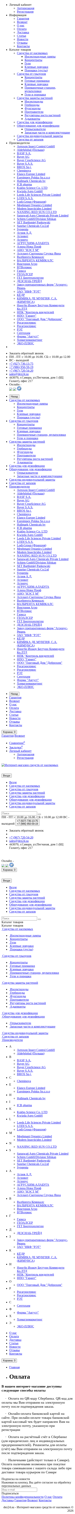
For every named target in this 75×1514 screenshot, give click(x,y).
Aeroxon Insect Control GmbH (36, 146)
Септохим (23, 333)
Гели (28, 63)
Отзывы (22, 42)
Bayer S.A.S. (25, 163)
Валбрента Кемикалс (30, 257)
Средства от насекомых (32, 53)
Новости (22, 39)
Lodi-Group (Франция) (31, 201)
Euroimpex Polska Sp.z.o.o (33, 177)
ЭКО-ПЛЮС (25, 343)
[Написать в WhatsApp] (10, 389)
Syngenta (22, 229)
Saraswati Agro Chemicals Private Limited (42, 215)
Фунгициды (33, 108)
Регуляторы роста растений (43, 115)
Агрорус (22, 239)
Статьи (21, 35)
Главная (14, 1367)
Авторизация (25, 8)
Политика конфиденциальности (23, 1496)
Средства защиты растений (35, 98)
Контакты (23, 46)
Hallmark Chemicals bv (31, 181)
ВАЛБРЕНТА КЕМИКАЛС (35, 260)
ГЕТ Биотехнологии (30, 277)
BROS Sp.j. (24, 167)
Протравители (34, 111)
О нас (20, 25)
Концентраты (33, 60)
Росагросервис (26, 322)
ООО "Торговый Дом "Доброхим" (39, 319)
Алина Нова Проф (29, 246)
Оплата (22, 29)
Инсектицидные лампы (40, 56)
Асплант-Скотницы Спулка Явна (39, 253)
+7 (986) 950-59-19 (21, 367)
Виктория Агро (27, 263)
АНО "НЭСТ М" (28, 250)
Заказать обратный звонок (26, 353)
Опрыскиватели (35, 129)
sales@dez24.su (19, 374)
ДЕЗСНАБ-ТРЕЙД (29, 281)
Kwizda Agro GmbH (30, 191)
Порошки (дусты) (36, 70)
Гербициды (32, 105)
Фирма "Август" (28, 336)
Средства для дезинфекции (34, 122)
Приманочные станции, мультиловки (40, 89)
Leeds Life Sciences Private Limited (39, 194)
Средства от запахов (30, 139)
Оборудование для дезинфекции (38, 125)
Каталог (12, 925)
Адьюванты (32, 118)
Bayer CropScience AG (31, 160)
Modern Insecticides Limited (34, 208)
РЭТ (20, 329)
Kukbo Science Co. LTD (32, 187)
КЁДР (21, 295)
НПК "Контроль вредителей (35, 312)
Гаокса (21, 270)
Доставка (23, 32)
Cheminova (24, 170)
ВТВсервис (24, 267)
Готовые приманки (37, 80)
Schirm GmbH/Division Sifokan (36, 219)
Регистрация (25, 11)
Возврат (22, 22)
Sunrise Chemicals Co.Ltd (33, 225)
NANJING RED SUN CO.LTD (37, 212)
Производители (19, 486)
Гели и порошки (35, 94)
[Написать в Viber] (14, 389)
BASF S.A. (24, 153)
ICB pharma (24, 184)
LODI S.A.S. (25, 198)
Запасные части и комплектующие (47, 132)
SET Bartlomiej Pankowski (33, 222)
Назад (14, 396)
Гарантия (23, 18)
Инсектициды (34, 101)
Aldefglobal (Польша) (30, 149)
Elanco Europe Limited (31, 174)
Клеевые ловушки (36, 67)
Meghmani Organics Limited (34, 205)
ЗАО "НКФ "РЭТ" (29, 291)
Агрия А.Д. (24, 232)
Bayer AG (23, 156)
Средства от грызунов (31, 73)
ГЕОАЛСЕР (25, 274)
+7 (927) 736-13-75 (21, 363)
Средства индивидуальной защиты (40, 136)
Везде (13, 782)
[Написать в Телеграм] (19, 389)
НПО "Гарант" (26, 315)
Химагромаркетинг (29, 339)
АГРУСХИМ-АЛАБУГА (33, 243)
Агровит (22, 236)
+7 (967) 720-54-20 (21, 370)
